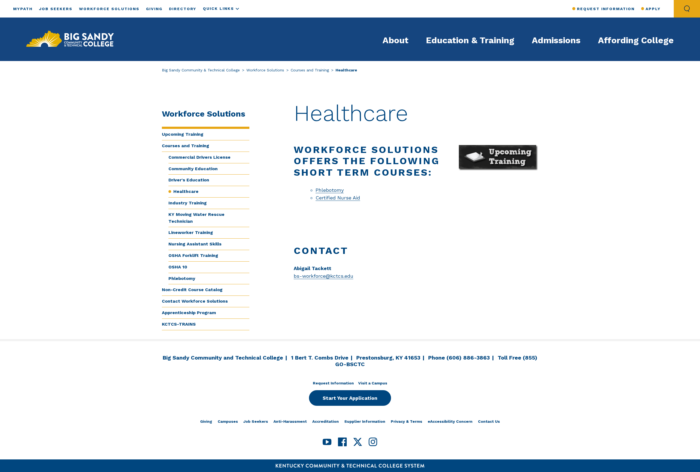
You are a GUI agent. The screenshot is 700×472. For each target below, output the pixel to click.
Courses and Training (310, 70)
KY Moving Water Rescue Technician (196, 218)
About (396, 40)
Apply (653, 9)
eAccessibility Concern (450, 421)
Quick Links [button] (218, 8)
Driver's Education (188, 180)
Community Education (193, 168)
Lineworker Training (190, 232)
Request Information (605, 9)
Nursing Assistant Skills (194, 244)
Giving (154, 9)
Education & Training (470, 40)
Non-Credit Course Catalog (192, 289)
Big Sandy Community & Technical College (201, 70)
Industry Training (187, 202)
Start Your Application (350, 398)
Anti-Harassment (290, 421)
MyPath (23, 9)
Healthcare (186, 191)
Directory (182, 9)
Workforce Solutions (109, 9)
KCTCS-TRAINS (179, 324)
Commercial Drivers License (199, 157)
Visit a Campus (372, 383)
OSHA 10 (177, 267)
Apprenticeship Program (189, 312)
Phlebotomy (181, 278)
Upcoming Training (182, 134)
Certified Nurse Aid (338, 198)
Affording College (636, 40)
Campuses (228, 421)
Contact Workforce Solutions (195, 301)
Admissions (556, 40)
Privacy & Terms (406, 421)
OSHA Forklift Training (193, 255)
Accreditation (325, 421)
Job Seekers (55, 9)
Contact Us (489, 421)
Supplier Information (364, 421)
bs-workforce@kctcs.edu (323, 276)
